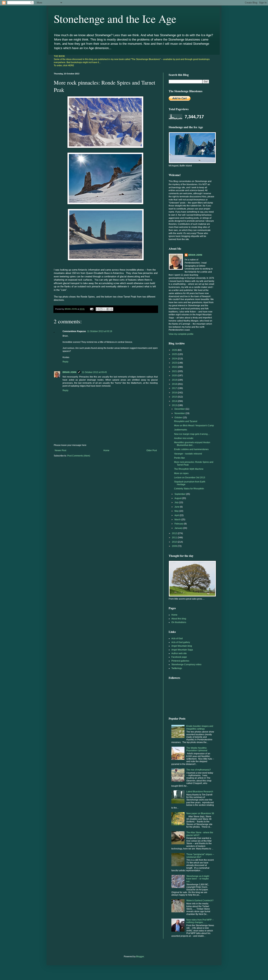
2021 (175, 371)
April (177, 515)
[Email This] (97, 309)
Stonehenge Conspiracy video (186, 664)
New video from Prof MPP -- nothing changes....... (200, 921)
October (178, 417)
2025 (175, 354)
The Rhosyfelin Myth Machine (188, 469)
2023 (175, 363)
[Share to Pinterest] (111, 309)
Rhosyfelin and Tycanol (185, 421)
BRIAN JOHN (69, 372)
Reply (65, 361)
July (176, 502)
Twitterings (176, 668)
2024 (175, 358)
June (177, 507)
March (177, 519)
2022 (175, 367)
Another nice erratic (183, 438)
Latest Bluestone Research (199, 791)
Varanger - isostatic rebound (188, 453)
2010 (175, 542)
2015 (175, 397)
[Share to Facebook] (108, 309)
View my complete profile (181, 334)
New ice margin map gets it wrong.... (192, 434)
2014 (175, 401)
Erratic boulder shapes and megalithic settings (199, 727)
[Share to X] (104, 309)
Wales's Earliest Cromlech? (199, 900)
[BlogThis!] (101, 309)
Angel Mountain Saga (182, 649)
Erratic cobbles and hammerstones (191, 449)
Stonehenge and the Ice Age (115, 18)
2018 (175, 384)
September (180, 494)
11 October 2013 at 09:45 (94, 372)
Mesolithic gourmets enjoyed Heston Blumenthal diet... (192, 443)
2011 (175, 537)
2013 (175, 405)
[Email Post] (91, 309)
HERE (71, 65)
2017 (175, 388)
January (178, 528)
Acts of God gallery (180, 642)
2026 (175, 350)
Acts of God (177, 638)
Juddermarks (180, 429)
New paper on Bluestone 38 (200, 813)
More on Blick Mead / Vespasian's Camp (194, 425)
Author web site (179, 653)
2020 (175, 375)
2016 (175, 392)
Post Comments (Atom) (78, 455)
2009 (175, 546)
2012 (175, 533)
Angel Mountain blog (181, 646)
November (179, 413)
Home (106, 450)
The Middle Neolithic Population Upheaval (196, 749)
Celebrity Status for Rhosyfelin (189, 488)
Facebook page (179, 657)
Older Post (151, 450)
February (179, 523)
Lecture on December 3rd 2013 (189, 477)
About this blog (178, 618)
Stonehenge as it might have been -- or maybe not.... (197, 879)
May (176, 511)
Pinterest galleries (180, 661)
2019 (175, 380)
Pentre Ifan (179, 458)
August (178, 498)
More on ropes (181, 473)
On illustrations (178, 622)
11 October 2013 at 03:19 (99, 331)
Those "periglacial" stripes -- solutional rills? (200, 855)
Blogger (140, 956)
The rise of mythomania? (198, 770)
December (179, 409)
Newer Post (60, 450)
